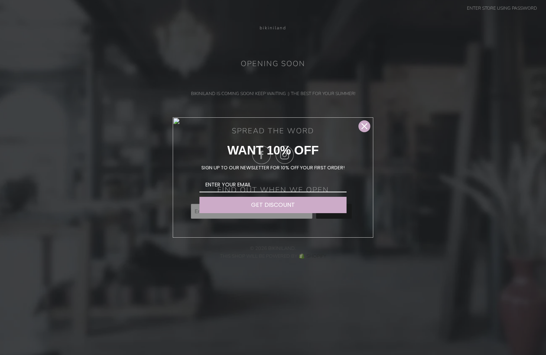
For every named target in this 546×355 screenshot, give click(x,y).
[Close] (364, 126)
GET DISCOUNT (273, 205)
